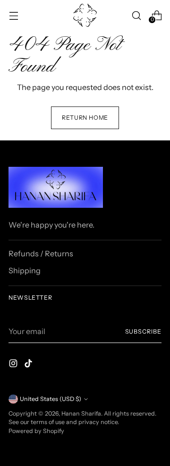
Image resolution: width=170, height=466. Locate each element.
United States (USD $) (50, 398)
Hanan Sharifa (81, 413)
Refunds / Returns (40, 253)
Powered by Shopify (36, 430)
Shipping (24, 270)
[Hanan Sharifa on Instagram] (14, 365)
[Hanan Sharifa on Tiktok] (29, 365)
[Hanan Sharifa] (85, 15)
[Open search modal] (136, 15)
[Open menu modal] (13, 15)
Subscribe (143, 331)
